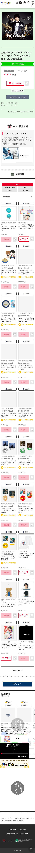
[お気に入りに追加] (27, 83)
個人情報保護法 (11, 833)
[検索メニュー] (32, 5)
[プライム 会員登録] (24, 2)
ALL (17, 184)
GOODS (9, 190)
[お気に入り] (28, 2)
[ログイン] (17, 2)
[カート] (33, 2)
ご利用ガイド (12, 830)
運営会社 (23, 833)
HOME (2, 818)
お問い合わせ (22, 830)
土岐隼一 (9, 818)
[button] (17, 97)
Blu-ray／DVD (10, 187)
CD (25, 187)
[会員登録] (20, 2)
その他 (25, 190)
